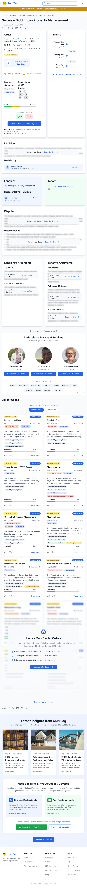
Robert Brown (18, 39)
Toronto (12, 385)
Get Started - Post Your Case (30, 827)
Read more (35, 455)
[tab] (36, 410)
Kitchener (29, 390)
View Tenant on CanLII (61, 187)
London (74, 385)
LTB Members (50, 866)
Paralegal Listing (30, 866)
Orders (13, 15)
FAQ (68, 862)
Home (4, 15)
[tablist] (43, 410)
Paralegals (49, 857)
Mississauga (35, 385)
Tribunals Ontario (29, 39)
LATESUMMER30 (51, 8)
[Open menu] (82, 3)
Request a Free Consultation (16, 374)
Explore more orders (43, 702)
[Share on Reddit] (21, 28)
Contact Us (71, 874)
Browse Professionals (16, 813)
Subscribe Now (49, 152)
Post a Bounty (52, 813)
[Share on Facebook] (8, 28)
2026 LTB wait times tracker (65, 75)
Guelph (38, 390)
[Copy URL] (25, 28)
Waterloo (47, 390)
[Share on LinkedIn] (16, 28)
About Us (70, 857)
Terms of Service (73, 870)
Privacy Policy (72, 866)
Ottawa (56, 385)
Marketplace (29, 857)
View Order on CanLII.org (22, 123)
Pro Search (28, 862)
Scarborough (23, 385)
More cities (57, 390)
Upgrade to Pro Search (42, 667)
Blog (47, 874)
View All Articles (42, 839)
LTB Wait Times (51, 870)
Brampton (47, 385)
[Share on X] (12, 28)
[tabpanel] (43, 555)
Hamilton (65, 385)
